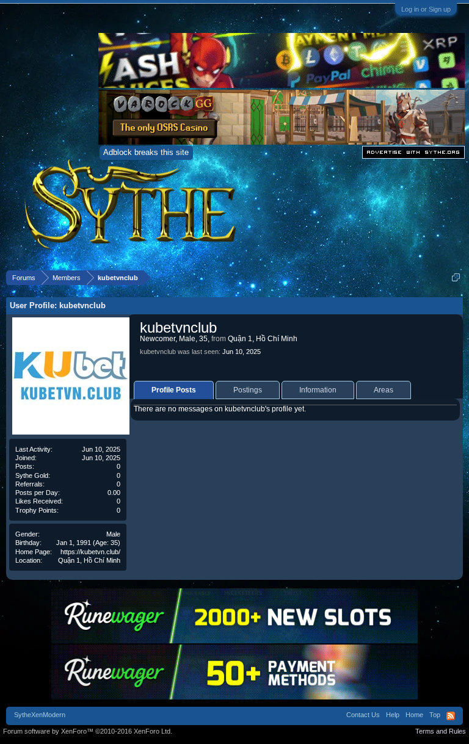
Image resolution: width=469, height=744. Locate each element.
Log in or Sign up (426, 9)
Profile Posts (173, 390)
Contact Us (363, 714)
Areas (383, 390)
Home (414, 714)
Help (392, 714)
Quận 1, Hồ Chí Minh (89, 560)
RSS (450, 716)
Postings (247, 390)
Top (434, 714)
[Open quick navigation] (456, 277)
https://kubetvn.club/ (90, 551)
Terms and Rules (440, 731)
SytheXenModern (39, 714)
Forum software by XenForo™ (87, 731)
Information (317, 390)
